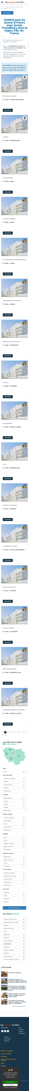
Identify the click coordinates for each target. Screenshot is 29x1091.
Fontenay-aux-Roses (14, 778)
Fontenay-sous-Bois (14, 873)
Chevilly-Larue (14, 882)
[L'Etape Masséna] (14, 165)
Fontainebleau (14, 820)
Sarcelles (14, 901)
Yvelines (5, 794)
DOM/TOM (14, 934)
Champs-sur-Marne (14, 817)
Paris (4, 768)
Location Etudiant (6, 1053)
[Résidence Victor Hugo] (14, 492)
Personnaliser (10, 1085)
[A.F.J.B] (14, 451)
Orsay (14, 840)
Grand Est (14, 937)
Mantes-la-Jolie (14, 798)
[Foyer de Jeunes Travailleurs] (14, 288)
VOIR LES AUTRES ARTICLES (19, 1006)
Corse (5, 931)
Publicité (6, 1041)
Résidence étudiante (7, 1050)
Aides (2, 1063)
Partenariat (7, 1039)
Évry (14, 837)
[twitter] (5, 1031)
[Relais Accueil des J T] (14, 574)
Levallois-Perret (14, 784)
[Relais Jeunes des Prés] (14, 656)
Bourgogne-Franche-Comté (14, 922)
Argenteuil (14, 898)
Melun (14, 824)
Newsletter (22, 1033)
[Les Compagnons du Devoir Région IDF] (14, 247)
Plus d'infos (8, 110)
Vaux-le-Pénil (14, 827)
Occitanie (14, 953)
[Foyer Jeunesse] (14, 410)
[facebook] (2, 1031)
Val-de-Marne (7, 869)
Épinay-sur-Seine (14, 860)
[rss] (8, 1031)
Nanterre (14, 787)
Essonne (5, 834)
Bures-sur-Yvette (14, 846)
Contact (6, 1037)
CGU (20, 1028)
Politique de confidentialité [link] (10, 1087)
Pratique (3, 1065)
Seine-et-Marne (7, 814)
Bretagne (14, 925)
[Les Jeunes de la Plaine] (14, 533)
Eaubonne (14, 892)
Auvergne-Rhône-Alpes (14, 919)
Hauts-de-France (14, 941)
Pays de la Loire (14, 956)
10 (3, 734)
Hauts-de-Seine (7, 775)
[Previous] (2, 732)
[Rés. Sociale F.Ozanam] (14, 83)
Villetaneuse (14, 857)
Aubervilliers (14, 866)
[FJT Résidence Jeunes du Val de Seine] (14, 697)
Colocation (4, 1056)
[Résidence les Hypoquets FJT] (14, 329)
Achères (14, 804)
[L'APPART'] (14, 124)
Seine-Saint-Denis (8, 853)
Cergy (14, 895)
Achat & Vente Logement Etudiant (8, 1059)
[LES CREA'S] (14, 370)
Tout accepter (10, 1082)
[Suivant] (5, 735)
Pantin (14, 863)
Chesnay (14, 801)
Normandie (14, 947)
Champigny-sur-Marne (14, 876)
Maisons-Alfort (14, 879)
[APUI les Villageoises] (14, 206)
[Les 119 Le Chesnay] (14, 615)
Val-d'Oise (6, 889)
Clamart (14, 781)
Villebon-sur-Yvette (14, 843)
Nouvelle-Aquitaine (14, 950)
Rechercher (7, 13)
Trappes (14, 807)
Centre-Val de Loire (14, 928)
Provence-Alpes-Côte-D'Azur (14, 959)
